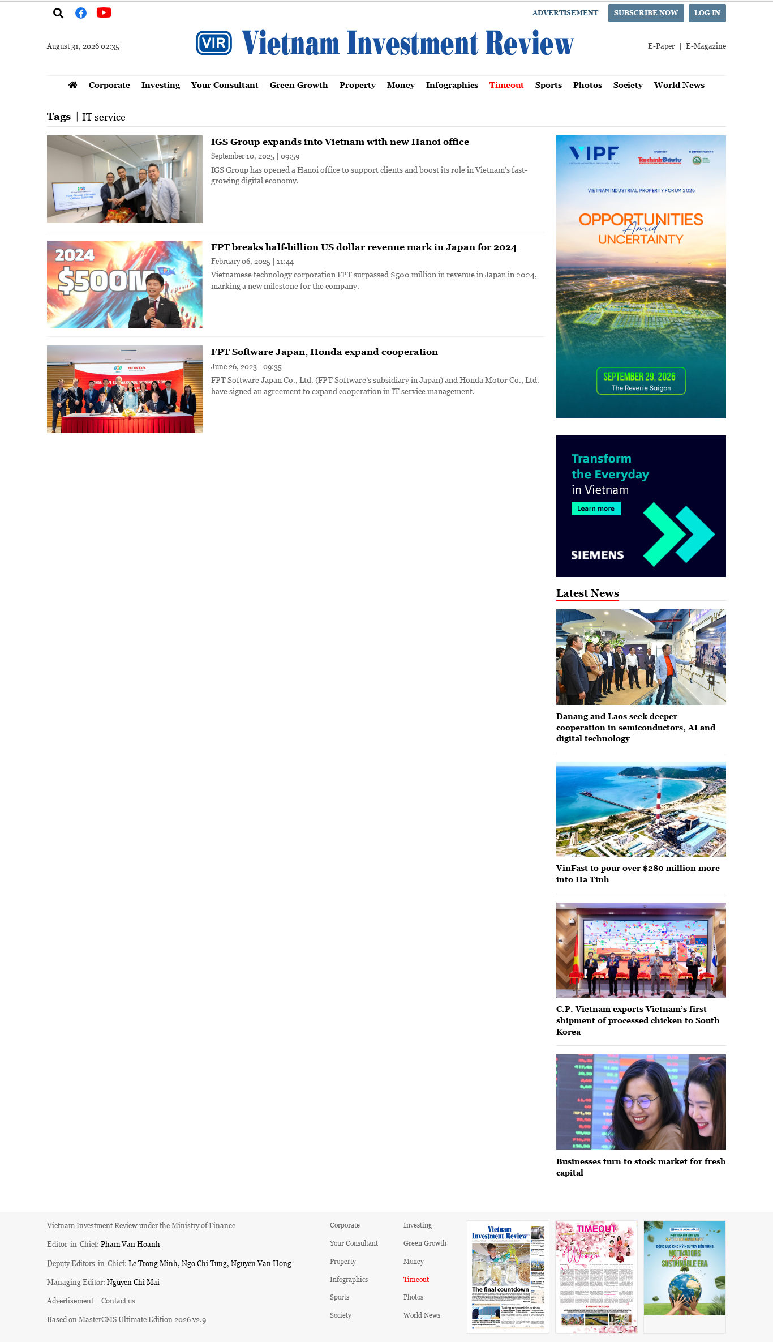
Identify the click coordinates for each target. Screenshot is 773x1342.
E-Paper (661, 45)
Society (628, 84)
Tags (59, 116)
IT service (104, 116)
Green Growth (299, 84)
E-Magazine (706, 45)
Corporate (109, 84)
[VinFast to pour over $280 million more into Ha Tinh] (641, 809)
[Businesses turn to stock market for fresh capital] (641, 1102)
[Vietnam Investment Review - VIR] (386, 72)
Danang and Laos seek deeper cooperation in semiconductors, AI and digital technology (635, 727)
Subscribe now (646, 12)
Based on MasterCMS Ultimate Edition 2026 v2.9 (126, 1319)
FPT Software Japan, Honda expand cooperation (324, 352)
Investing (160, 84)
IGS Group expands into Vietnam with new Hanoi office (340, 141)
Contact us (118, 1300)
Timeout (506, 84)
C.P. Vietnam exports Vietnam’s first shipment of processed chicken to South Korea (638, 1020)
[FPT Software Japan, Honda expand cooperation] (125, 389)
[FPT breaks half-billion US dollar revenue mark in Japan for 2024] (125, 284)
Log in (707, 12)
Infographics (452, 84)
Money (401, 84)
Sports (548, 84)
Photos (587, 84)
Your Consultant (225, 84)
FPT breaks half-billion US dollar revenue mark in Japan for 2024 (364, 247)
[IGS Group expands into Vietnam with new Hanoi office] (125, 179)
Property (358, 84)
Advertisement (565, 12)
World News (679, 84)
